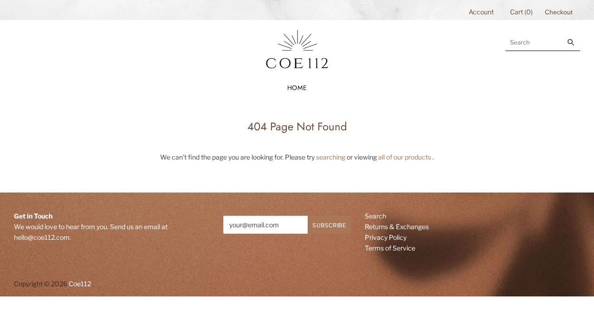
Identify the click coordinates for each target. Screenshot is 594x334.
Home (297, 87)
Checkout (559, 12)
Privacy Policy (386, 237)
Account (481, 12)
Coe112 (80, 284)
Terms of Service (390, 248)
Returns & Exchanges (397, 227)
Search (375, 216)
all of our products (404, 157)
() (521, 12)
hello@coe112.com (42, 237)
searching (330, 157)
